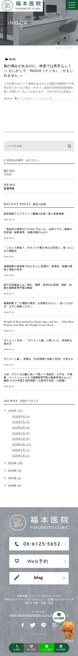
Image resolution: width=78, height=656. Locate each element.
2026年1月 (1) (21, 455)
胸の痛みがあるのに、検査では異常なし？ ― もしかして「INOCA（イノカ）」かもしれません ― (38, 70)
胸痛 (51, 98)
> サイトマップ (39, 634)
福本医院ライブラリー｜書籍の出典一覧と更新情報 (34, 213)
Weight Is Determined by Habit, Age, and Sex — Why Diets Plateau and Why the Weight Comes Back (39, 323)
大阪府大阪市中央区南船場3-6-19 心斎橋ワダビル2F (39, 615)
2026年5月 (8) (21, 433)
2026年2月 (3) (21, 450)
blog (12, 59)
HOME (59, 48)
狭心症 (45, 98)
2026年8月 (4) (21, 416)
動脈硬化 (28, 98)
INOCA (20, 98)
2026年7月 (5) (21, 422)
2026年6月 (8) (21, 427)
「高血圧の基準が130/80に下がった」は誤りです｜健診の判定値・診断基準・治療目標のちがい (38, 231)
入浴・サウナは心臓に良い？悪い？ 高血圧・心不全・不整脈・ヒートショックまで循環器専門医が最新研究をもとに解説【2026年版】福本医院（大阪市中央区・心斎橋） (38, 377)
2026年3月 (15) (21, 444)
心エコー (37, 98)
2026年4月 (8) (21, 438)
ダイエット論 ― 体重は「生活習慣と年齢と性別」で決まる (38, 358)
